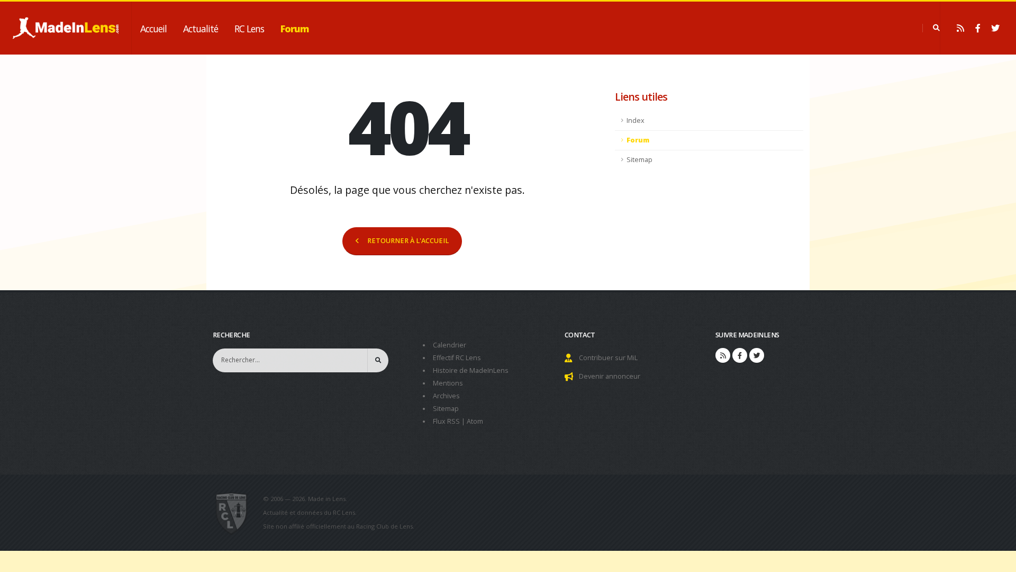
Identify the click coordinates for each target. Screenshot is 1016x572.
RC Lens (249, 28)
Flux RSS (446, 421)
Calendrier (449, 345)
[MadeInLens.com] (236, 512)
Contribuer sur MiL (608, 357)
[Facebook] (977, 28)
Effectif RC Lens (457, 357)
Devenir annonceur (609, 376)
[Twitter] (995, 28)
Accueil (153, 28)
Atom (475, 421)
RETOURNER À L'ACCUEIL (408, 240)
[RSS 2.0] (960, 28)
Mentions (448, 383)
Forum (294, 28)
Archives (446, 395)
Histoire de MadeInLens (471, 370)
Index (636, 120)
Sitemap (639, 159)
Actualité (200, 28)
